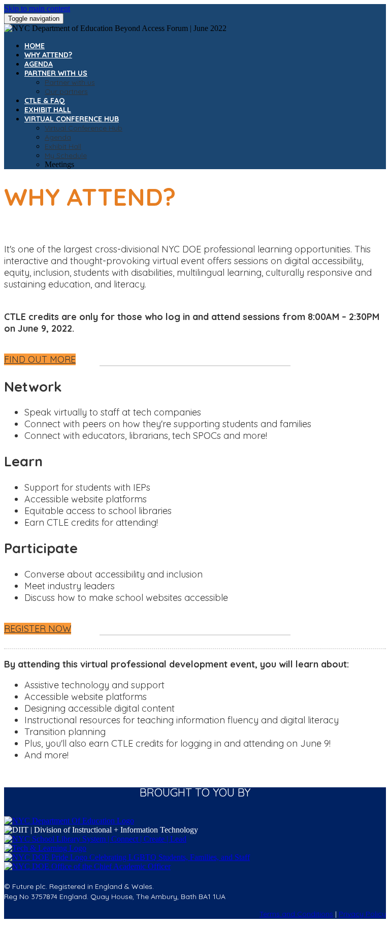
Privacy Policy (362, 913)
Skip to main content (37, 8)
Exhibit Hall (47, 109)
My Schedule (66, 155)
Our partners (66, 91)
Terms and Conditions (296, 913)
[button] (40, 359)
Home (34, 45)
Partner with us (55, 73)
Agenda (38, 64)
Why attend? (48, 54)
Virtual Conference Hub (71, 118)
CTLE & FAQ (44, 100)
